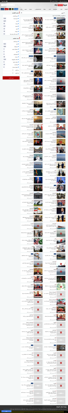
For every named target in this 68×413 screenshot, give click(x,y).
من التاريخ (17, 70)
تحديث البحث (11, 78)
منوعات (30, 9)
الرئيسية (66, 9)
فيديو (26, 9)
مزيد (21, 9)
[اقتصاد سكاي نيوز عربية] (16, 9)
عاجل (10, 9)
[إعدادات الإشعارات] (13, 9)
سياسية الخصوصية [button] (7, 409)
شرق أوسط (55, 9)
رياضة (44, 9)
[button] (7, 9)
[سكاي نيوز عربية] (61, 5)
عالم (50, 9)
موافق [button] (6, 411)
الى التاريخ (17, 73)
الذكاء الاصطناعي (38, 9)
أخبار (61, 9)
